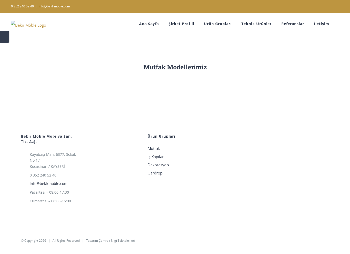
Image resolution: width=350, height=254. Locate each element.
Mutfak (154, 148)
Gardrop (155, 172)
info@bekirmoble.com (54, 6)
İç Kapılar (156, 156)
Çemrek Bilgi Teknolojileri (117, 240)
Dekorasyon (158, 164)
